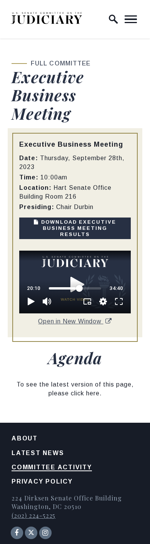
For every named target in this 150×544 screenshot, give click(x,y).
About (25, 438)
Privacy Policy (42, 481)
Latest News (38, 453)
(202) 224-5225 (33, 515)
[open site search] (113, 19)
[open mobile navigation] (130, 19)
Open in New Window (70, 321)
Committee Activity (52, 467)
